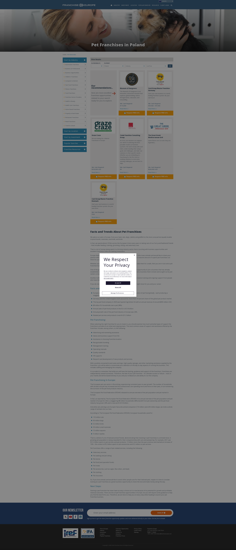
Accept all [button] (118, 283)
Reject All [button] (118, 287)
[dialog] (118, 275)
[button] (118, 293)
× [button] (134, 255)
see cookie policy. (108, 278)
